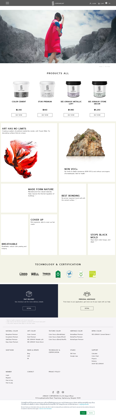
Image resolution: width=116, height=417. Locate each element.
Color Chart (95, 356)
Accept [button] (83, 413)
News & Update (33, 350)
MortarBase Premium (76, 334)
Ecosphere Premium (12, 337)
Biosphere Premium (12, 334)
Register (8, 378)
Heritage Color (76, 331)
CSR (28, 356)
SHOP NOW (10, 350)
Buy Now (19, 115)
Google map (74, 356)
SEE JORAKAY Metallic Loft (35, 339)
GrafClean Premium (11, 339)
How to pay (9, 383)
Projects (94, 358)
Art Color (31, 331)
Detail (29, 308)
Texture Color (55, 331)
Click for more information (45, 408)
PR (28, 358)
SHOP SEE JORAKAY (98, 364)
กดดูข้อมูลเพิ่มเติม (84, 404)
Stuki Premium (31, 337)
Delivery (94, 361)
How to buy (9, 380)
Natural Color (12, 331)
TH (109, 3)
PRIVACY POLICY (54, 372)
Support (95, 350)
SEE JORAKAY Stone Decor (35, 342)
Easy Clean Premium (12, 342)
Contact (30, 372)
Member (9, 372)
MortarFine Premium (76, 337)
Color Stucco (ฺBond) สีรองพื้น (57, 339)
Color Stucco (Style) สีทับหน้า (57, 337)
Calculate (94, 353)
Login (7, 375)
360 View (73, 353)
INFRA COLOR (96, 331)
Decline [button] (91, 413)
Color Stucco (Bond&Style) (57, 334)
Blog (28, 353)
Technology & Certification (54, 351)
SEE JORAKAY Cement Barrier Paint (102, 334)
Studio (72, 350)
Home (100, 66)
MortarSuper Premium (76, 339)
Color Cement (31, 334)
